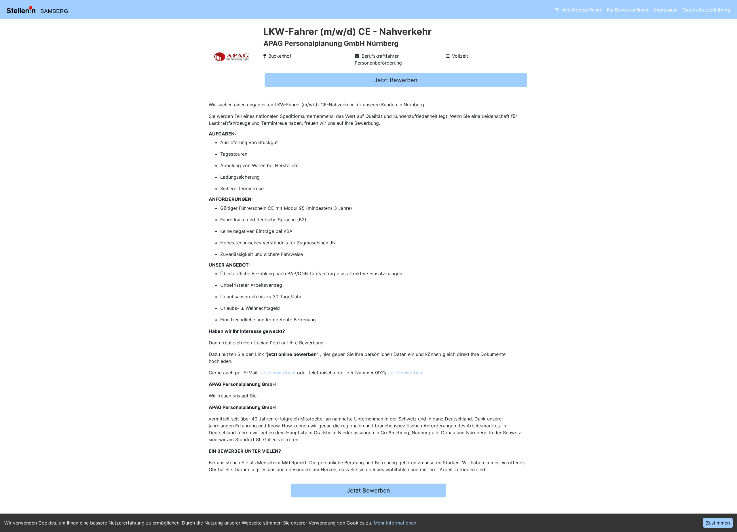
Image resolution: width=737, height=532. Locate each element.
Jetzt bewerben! (278, 373)
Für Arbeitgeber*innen (578, 10)
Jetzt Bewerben (395, 80)
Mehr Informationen (395, 523)
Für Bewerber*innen (628, 10)
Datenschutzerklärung (706, 10)
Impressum (666, 10)
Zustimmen (718, 523)
